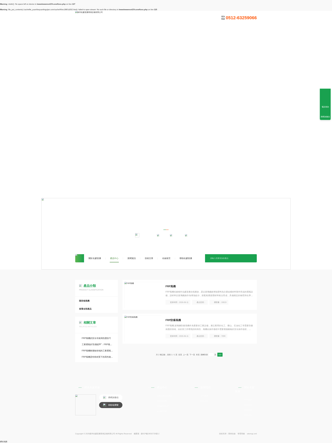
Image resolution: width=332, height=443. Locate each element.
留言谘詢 (248, 415)
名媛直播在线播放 (164, 396)
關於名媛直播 (95, 258)
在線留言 (166, 258)
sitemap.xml (252, 434)
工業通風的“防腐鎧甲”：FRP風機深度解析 (98, 344)
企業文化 (248, 405)
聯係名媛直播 (186, 258)
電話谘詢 (325, 107)
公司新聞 (204, 396)
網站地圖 (3, 442)
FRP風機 (170, 286)
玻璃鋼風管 (162, 411)
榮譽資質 (248, 410)
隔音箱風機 (178, 235)
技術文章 (149, 258)
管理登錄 (241, 434)
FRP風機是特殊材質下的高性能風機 (98, 357)
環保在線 (232, 434)
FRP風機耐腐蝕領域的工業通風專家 (98, 351)
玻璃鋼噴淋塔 (163, 406)
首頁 (79, 258)
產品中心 (114, 258)
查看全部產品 (85, 309)
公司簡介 (248, 400)
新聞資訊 (131, 258)
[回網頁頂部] (325, 97)
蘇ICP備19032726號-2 (150, 434)
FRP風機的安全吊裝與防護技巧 (96, 338)
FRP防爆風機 (173, 320)
